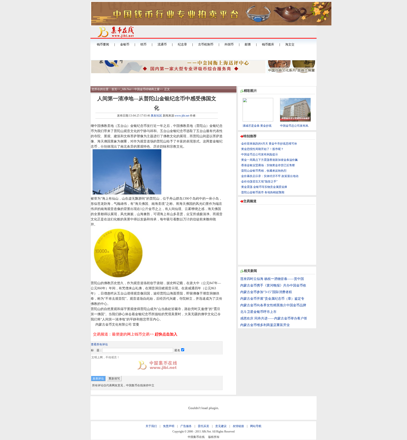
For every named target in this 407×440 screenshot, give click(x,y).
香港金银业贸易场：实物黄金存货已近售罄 (268, 165)
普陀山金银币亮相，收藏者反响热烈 (263, 170)
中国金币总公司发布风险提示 (259, 154)
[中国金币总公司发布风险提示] (295, 120)
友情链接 (238, 426)
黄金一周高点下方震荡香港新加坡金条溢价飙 (269, 159)
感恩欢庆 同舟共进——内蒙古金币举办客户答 (273, 318)
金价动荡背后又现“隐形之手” (259, 181)
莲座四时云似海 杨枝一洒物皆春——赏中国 (272, 279)
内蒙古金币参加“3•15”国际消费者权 (266, 292)
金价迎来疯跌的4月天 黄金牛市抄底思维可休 (269, 143)
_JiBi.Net (125, 89)
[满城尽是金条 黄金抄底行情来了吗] (258, 120)
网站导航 (255, 426)
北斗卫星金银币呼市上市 (258, 312)
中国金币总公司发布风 (294, 125)
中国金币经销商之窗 (147, 89)
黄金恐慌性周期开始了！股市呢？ (262, 149)
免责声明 (168, 426)
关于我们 (151, 426)
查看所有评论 (99, 344)
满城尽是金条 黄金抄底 (257, 125)
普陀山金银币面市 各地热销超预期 (262, 192)
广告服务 (186, 426)
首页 (114, 89)
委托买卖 (203, 426)
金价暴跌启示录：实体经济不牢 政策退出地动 (269, 176)
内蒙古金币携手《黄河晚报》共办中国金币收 (273, 285)
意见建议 (221, 426)
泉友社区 (156, 115)
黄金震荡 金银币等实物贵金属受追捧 (264, 187)
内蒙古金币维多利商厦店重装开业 (265, 325)
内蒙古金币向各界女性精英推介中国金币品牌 (273, 305)
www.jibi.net (182, 115)
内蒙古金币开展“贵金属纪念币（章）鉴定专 (272, 298)
